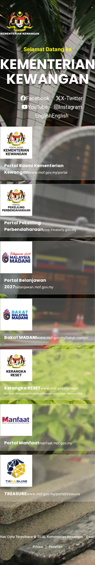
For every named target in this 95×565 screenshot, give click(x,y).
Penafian (55, 547)
